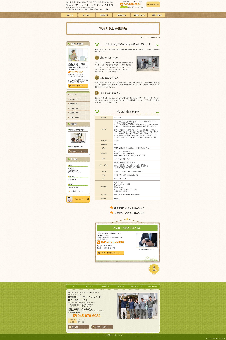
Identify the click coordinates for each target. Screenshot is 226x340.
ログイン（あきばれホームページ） (216, 338)
